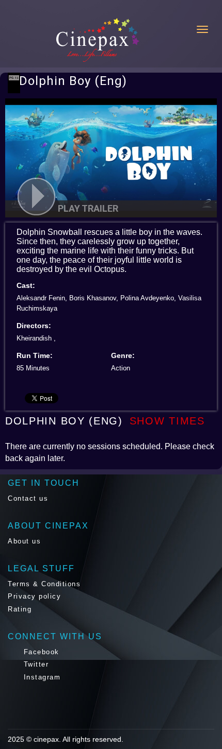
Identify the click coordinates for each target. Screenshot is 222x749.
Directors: (34, 325)
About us (24, 541)
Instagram (40, 677)
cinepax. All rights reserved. (78, 739)
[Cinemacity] (56, 40)
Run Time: (35, 355)
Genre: (123, 355)
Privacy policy (34, 596)
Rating (19, 609)
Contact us (28, 498)
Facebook (40, 652)
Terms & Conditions (44, 584)
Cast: (26, 285)
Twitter (35, 664)
